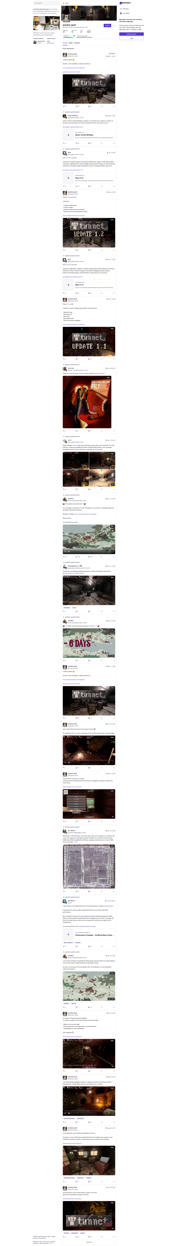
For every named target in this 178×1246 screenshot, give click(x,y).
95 (72, 32)
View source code (43, 1243)
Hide (112, 76)
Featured (77, 43)
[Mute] (68, 551)
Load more (89, 1242)
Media (71, 43)
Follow (107, 25)
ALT (83, 467)
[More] (114, 106)
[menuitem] (89, 539)
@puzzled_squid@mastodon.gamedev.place (74, 27)
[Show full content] (74, 37)
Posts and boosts (68, 48)
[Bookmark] (101, 106)
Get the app (46, 1241)
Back (66, 3)
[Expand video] (109, 551)
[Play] (65, 551)
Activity (65, 43)
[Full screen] (112, 551)
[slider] (89, 549)
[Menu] (113, 25)
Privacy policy (42, 1238)
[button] (89, 539)
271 (64, 32)
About (49, 1236)
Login (131, 38)
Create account (131, 34)
